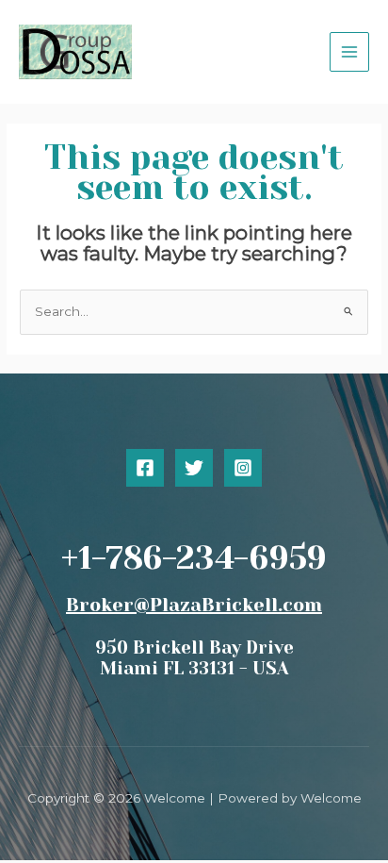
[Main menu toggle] (350, 52)
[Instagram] (243, 468)
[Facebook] (145, 468)
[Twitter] (194, 468)
